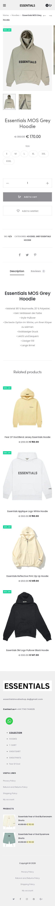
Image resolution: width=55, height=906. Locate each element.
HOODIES (13, 739)
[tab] (17, 271)
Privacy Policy (9, 780)
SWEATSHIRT (15, 751)
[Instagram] (27, 899)
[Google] (41, 899)
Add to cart (30, 196)
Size (28, 146)
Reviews (37, 271)
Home (6, 15)
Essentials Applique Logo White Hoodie (27, 511)
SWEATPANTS (15, 757)
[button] (6, 154)
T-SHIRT (12, 745)
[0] (50, 5)
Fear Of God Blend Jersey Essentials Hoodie (27, 437)
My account (8, 799)
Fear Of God (14, 764)
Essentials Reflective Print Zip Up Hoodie (27, 576)
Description (17, 271)
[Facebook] (20, 899)
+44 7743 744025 (26, 709)
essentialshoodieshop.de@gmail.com (23, 699)
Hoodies (15, 15)
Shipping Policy (10, 793)
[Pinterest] (34, 899)
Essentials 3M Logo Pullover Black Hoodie (27, 650)
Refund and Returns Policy (15, 787)
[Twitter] (14, 899)
